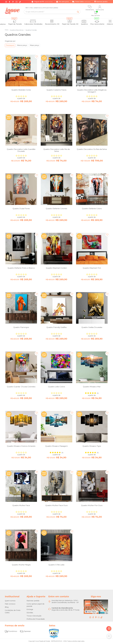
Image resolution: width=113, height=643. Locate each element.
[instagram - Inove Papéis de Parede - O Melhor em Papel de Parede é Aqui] (90, 617)
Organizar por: (10, 41)
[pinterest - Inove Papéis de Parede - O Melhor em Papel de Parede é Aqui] (96, 617)
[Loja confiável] (54, 634)
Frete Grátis (83, 1)
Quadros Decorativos (16, 30)
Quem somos (10, 601)
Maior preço (34, 45)
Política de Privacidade (36, 619)
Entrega (30, 609)
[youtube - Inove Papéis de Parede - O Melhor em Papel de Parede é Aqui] (99, 617)
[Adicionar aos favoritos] (37, 57)
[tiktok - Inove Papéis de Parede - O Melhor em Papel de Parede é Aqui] (102, 617)
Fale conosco (10, 604)
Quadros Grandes (30, 30)
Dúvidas (30, 613)
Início (6, 30)
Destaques (10, 45)
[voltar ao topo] (108, 636)
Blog (6, 607)
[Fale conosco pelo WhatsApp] (108, 628)
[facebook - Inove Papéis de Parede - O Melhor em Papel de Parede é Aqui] (93, 617)
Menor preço (22, 45)
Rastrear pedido (33, 601)
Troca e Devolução (34, 616)
